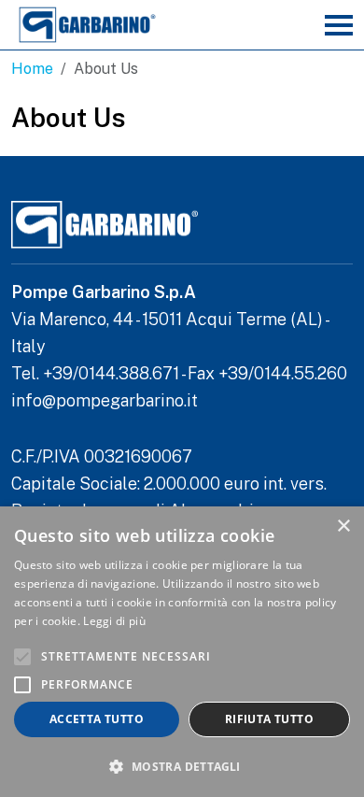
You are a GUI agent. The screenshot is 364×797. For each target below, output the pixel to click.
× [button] (343, 526)
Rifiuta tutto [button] (269, 719)
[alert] (182, 651)
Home (32, 69)
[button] (182, 766)
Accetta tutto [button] (96, 719)
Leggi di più (114, 621)
